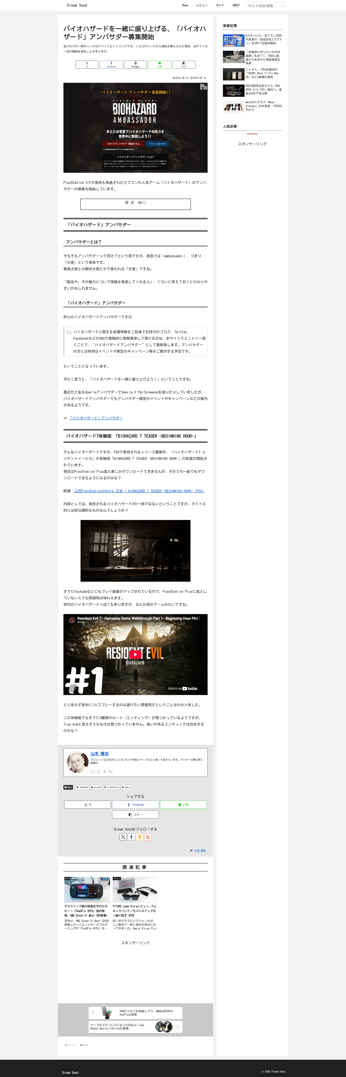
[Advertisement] (135, 971)
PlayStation (113, 787)
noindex (97, 787)
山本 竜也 (99, 753)
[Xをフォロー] (93, 771)
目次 (130, 202)
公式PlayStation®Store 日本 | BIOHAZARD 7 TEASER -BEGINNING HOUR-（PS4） (139, 491)
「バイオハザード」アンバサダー (96, 418)
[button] (282, 6)
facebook (83, 787)
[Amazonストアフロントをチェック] (104, 771)
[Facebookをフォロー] (98, 771)
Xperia (128, 787)
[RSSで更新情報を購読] (110, 771)
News (69, 787)
